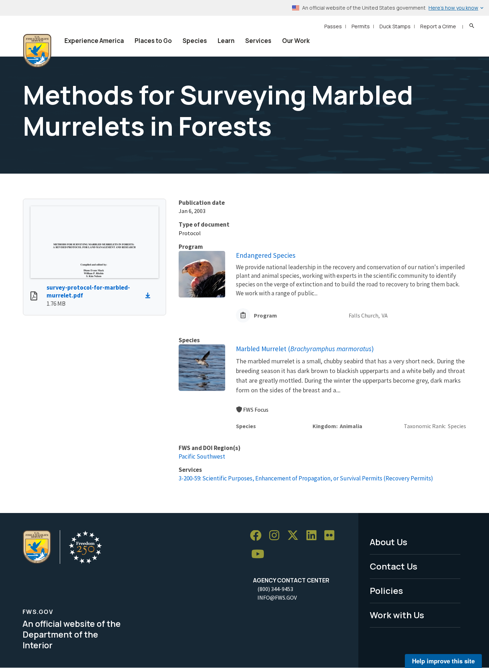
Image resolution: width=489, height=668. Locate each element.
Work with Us (397, 615)
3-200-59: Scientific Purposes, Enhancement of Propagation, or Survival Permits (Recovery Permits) (306, 478)
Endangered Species (265, 255)
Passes (333, 26)
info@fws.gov (277, 597)
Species (195, 41)
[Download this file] (150, 296)
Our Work (296, 41)
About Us (388, 542)
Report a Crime (438, 26)
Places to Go (153, 41)
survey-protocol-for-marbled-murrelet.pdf (88, 292)
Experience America (94, 41)
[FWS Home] (37, 51)
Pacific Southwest (202, 456)
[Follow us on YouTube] (260, 554)
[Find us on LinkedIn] (313, 535)
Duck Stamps (395, 26)
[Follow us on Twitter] (295, 535)
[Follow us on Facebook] (258, 535)
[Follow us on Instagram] (276, 535)
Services (258, 41)
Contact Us (393, 566)
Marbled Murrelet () (305, 348)
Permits (361, 26)
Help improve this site (443, 661)
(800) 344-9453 (275, 588)
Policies (386, 590)
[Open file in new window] (33, 297)
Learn (226, 41)
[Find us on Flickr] (331, 535)
